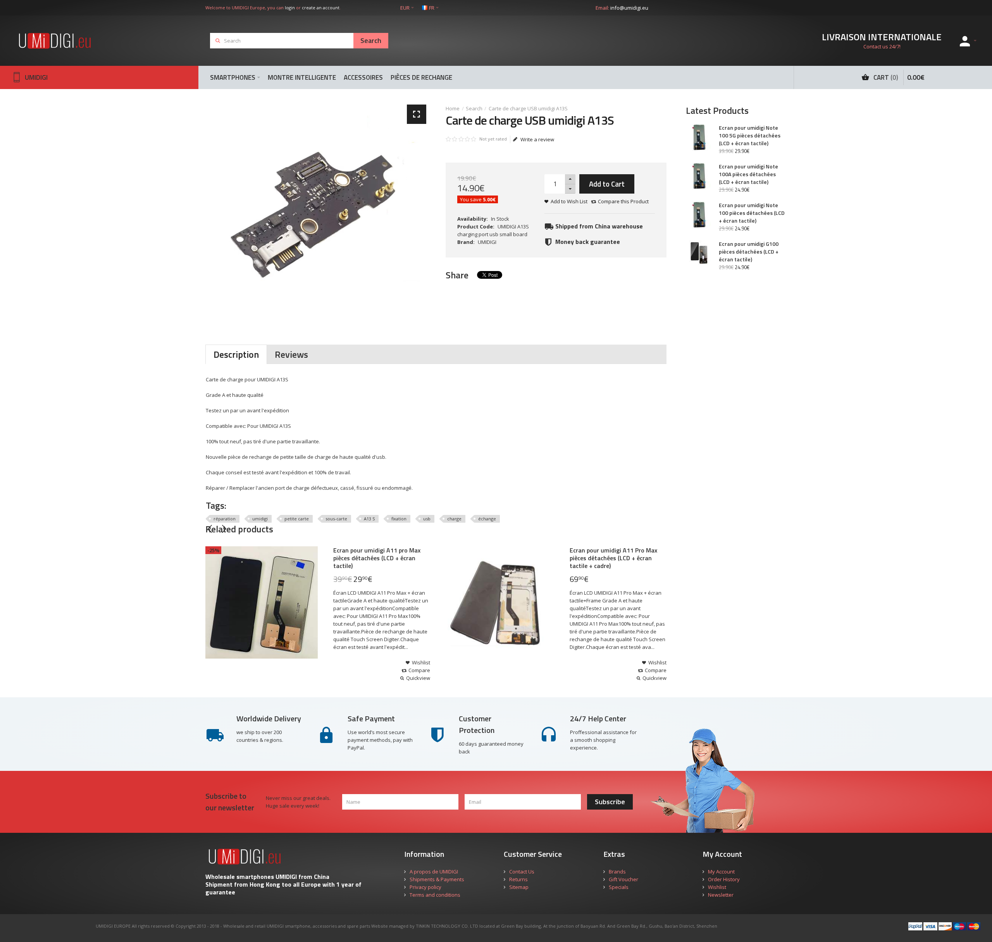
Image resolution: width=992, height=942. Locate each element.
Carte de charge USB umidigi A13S (528, 108)
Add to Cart (607, 183)
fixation (398, 519)
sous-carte (336, 519)
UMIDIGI (487, 242)
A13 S (369, 519)
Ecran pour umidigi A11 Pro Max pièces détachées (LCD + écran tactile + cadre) (613, 558)
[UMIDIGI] (61, 41)
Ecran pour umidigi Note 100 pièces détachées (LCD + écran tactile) (752, 213)
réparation (225, 519)
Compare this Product (623, 201)
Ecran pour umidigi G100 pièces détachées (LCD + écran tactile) (748, 251)
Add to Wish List (569, 201)
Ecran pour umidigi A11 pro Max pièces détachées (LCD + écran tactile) (376, 558)
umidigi (260, 519)
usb (427, 519)
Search (474, 108)
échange (487, 519)
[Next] (224, 529)
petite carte (296, 519)
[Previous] (210, 529)
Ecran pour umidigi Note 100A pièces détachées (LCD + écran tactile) (748, 174)
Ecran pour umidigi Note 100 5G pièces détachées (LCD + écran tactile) (749, 135)
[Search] (370, 40)
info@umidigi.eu (629, 7)
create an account (320, 7)
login (290, 7)
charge (454, 519)
